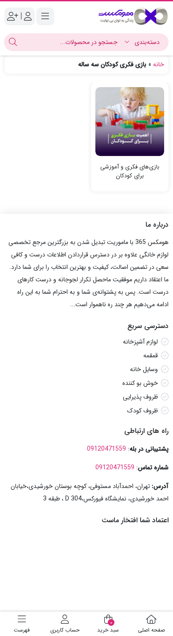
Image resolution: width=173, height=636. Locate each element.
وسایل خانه (144, 369)
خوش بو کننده (140, 383)
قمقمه (150, 355)
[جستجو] (13, 42)
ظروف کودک (142, 411)
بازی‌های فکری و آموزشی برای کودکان (129, 171)
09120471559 (106, 449)
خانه (158, 64)
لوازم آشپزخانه (140, 342)
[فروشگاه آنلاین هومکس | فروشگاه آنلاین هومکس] (133, 16)
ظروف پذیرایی (140, 397)
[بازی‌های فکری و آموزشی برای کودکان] (129, 121)
